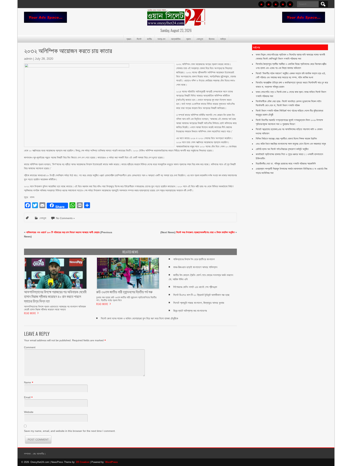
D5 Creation (82, 462)
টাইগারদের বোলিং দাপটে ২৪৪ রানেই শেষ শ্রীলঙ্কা (195, 286)
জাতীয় (149, 39)
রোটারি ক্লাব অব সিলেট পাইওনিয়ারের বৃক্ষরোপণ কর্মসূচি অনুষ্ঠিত (282, 149)
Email (27, 397)
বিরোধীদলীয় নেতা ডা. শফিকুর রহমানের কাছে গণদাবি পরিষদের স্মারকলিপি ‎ (286, 163)
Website (28, 412)
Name (27, 382)
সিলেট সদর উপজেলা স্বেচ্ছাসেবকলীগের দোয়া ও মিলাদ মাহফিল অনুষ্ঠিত (205, 232)
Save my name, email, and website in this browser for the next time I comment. (69, 430)
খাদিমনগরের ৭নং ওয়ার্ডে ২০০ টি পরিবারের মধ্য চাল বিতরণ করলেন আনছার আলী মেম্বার (63, 232)
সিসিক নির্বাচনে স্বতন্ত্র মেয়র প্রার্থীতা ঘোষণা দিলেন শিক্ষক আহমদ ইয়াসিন (286, 138)
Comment (29, 347)
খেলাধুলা (200, 39)
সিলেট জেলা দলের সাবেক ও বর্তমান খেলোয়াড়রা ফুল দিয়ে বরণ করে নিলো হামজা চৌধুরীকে (139, 318)
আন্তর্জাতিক (175, 39)
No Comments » (65, 218)
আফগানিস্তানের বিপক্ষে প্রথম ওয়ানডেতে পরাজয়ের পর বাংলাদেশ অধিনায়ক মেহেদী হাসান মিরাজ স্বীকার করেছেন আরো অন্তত (55, 308)
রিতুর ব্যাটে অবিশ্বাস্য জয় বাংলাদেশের (190, 310)
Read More (30, 313)
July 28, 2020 (44, 58)
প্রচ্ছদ (128, 39)
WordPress (111, 462)
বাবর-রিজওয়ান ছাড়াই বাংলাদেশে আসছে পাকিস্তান (195, 267)
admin (28, 58)
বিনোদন (211, 39)
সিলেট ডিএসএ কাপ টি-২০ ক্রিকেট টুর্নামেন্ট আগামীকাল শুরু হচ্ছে (201, 294)
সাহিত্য (223, 39)
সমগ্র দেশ (161, 39)
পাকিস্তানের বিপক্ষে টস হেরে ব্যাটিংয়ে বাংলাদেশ (194, 259)
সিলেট (139, 39)
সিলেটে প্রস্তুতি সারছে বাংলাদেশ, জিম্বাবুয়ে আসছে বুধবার (198, 302)
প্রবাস (188, 39)
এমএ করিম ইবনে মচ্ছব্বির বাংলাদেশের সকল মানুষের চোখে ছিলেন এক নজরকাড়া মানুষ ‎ (291, 143)
